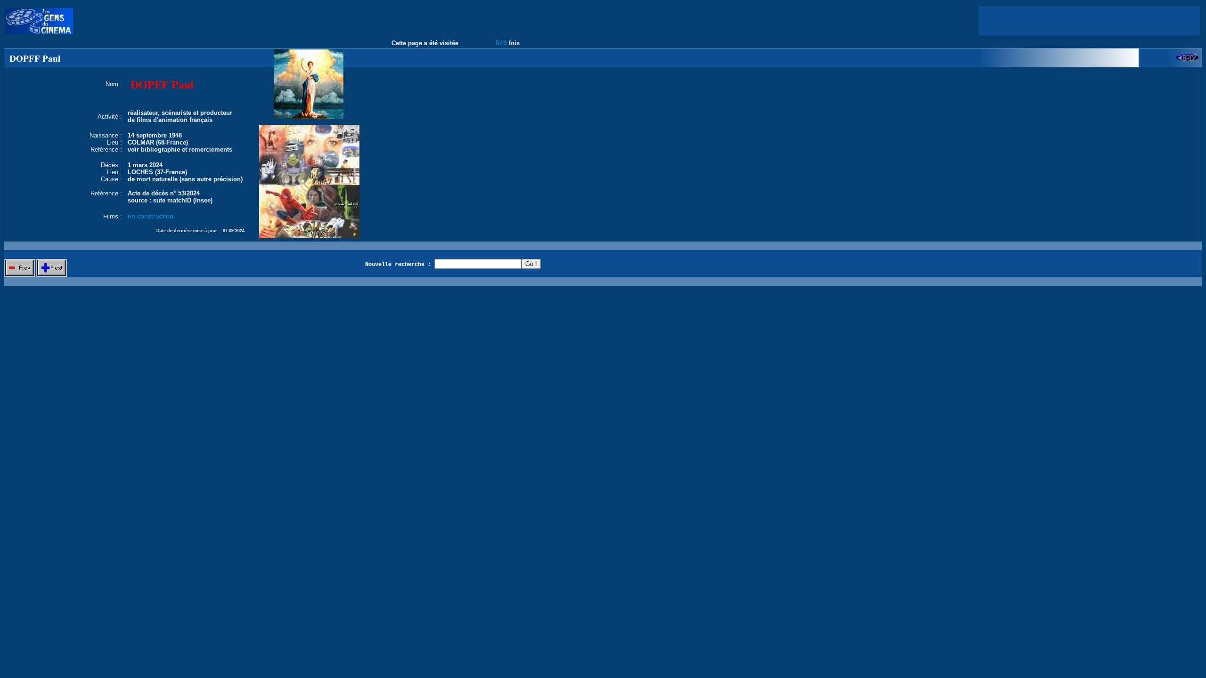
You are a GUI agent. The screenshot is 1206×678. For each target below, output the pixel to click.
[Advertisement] (1089, 21)
